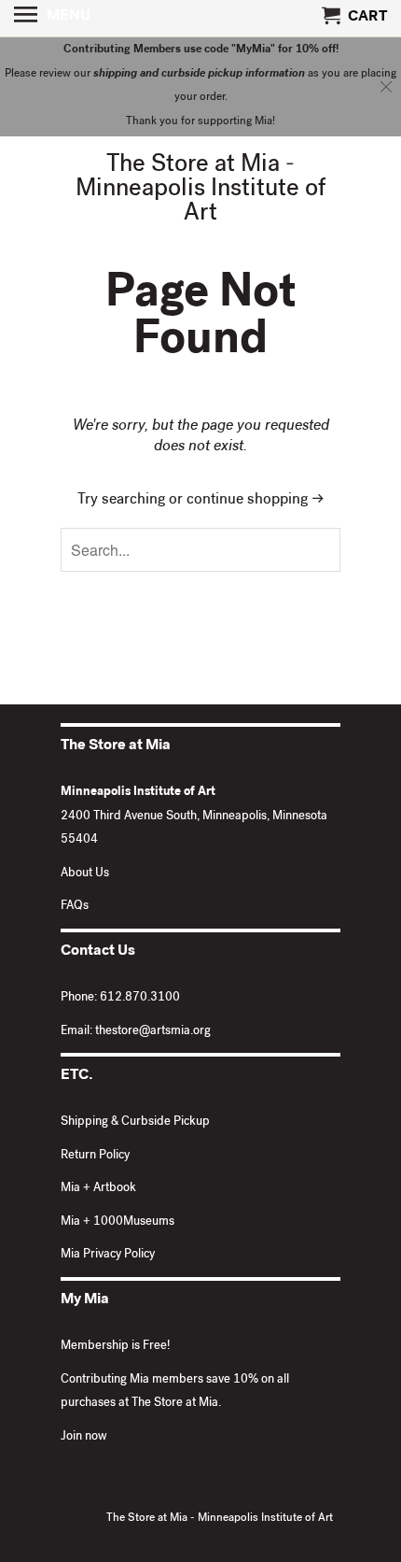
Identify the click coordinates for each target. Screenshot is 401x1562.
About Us (85, 874)
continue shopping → (256, 500)
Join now (84, 1437)
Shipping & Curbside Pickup (135, 1122)
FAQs (75, 907)
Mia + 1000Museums (117, 1222)
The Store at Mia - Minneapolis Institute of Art (201, 190)
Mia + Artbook (98, 1189)
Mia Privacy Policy (108, 1255)
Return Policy (95, 1156)
